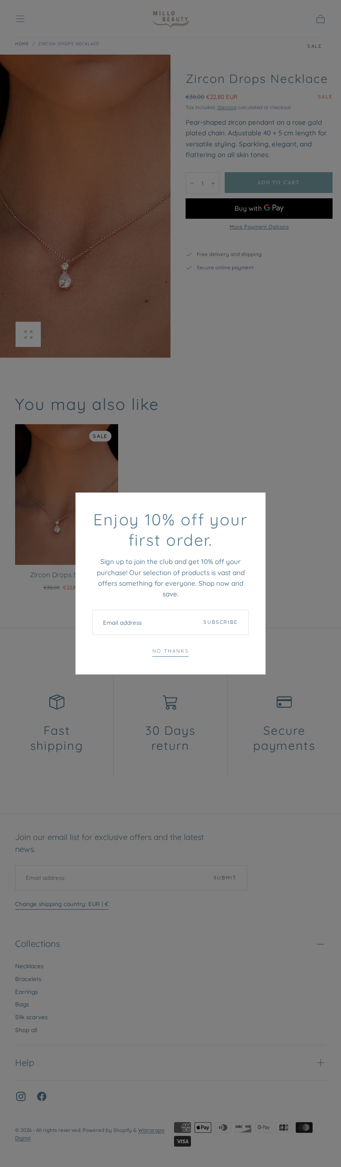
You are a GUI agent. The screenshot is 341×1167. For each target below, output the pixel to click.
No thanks (170, 651)
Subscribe (220, 622)
